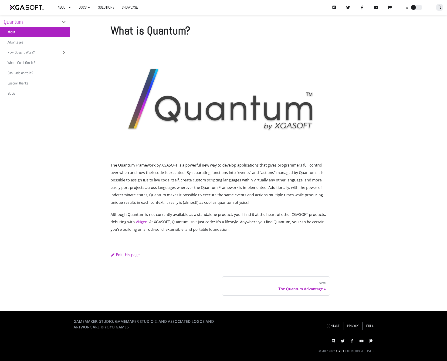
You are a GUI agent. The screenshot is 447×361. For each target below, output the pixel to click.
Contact (333, 326)
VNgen (141, 221)
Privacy (353, 326)
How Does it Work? (21, 52)
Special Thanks (17, 83)
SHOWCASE (130, 7)
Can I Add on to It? (20, 72)
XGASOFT (340, 351)
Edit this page (128, 254)
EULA (11, 93)
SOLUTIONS (106, 7)
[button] (416, 7)
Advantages (15, 42)
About (11, 32)
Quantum (13, 21)
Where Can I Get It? (21, 62)
